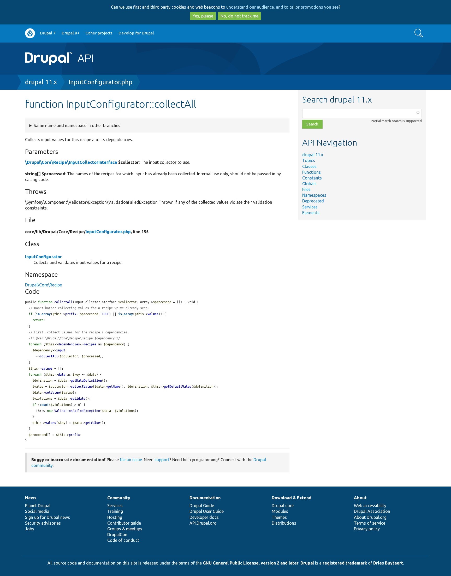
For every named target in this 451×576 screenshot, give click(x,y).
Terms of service (369, 523)
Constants (312, 178)
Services (310, 207)
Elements (310, 212)
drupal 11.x (41, 82)
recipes (90, 344)
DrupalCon (117, 534)
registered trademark (345, 563)
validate (78, 398)
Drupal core (283, 505)
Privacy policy (367, 528)
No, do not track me (239, 16)
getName (113, 386)
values (152, 314)
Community (118, 497)
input (60, 350)
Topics (308, 160)
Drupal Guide (201, 505)
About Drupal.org (370, 517)
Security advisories (43, 523)
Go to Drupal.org (30, 33)
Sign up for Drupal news (47, 517)
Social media (37, 511)
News (30, 497)
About (360, 497)
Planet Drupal (37, 505)
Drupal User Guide (206, 511)
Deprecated (313, 201)
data (61, 374)
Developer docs (204, 517)
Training (115, 511)
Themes (279, 517)
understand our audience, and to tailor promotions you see (282, 7)
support (162, 459)
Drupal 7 (48, 33)
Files (306, 189)
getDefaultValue (177, 386)
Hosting (114, 517)
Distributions (284, 523)
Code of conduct (123, 540)
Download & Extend (291, 497)
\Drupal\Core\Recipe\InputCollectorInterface (71, 162)
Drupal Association (372, 511)
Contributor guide (124, 523)
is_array (125, 314)
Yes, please (203, 16)
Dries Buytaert (388, 563)
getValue (92, 423)
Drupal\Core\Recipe (43, 285)
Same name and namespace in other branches (77, 125)
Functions (311, 172)
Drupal (307, 563)
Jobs (29, 528)
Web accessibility (370, 505)
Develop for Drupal (136, 33)
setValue (52, 392)
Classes (309, 166)
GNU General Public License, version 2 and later (251, 563)
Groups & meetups (124, 528)
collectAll (49, 356)
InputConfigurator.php (100, 82)
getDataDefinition (86, 380)
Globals (309, 183)
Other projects (99, 33)
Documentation (205, 497)
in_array (43, 314)
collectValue (82, 386)
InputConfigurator (43, 256)
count (44, 405)
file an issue (131, 459)
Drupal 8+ (71, 33)
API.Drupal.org (202, 523)
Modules (280, 511)
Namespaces (314, 195)
